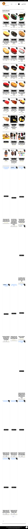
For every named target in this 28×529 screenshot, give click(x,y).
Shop (4, 9)
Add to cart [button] (5, 22)
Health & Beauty (9, 9)
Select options (5, 196)
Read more (13, 39)
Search (19, 4)
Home (2, 9)
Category (6, 9)
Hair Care (15, 9)
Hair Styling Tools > (18, 9)
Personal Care (12, 9)
